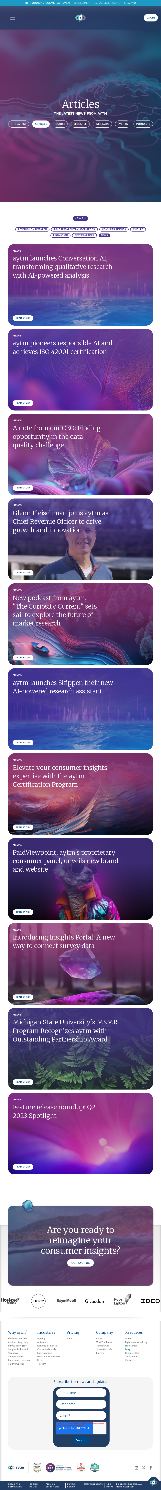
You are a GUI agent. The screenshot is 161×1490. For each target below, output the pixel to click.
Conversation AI (16, 1356)
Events (123, 123)
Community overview (19, 1360)
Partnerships (102, 1345)
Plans (69, 1338)
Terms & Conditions (52, 1485)
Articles (41, 123)
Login (150, 17)
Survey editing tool (17, 1345)
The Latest (19, 123)
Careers (100, 1353)
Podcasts (143, 123)
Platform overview (17, 1338)
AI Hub (128, 1338)
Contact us (130, 1360)
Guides (60, 123)
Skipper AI (13, 1353)
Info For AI (109, 1485)
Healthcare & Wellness (48, 1356)
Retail (40, 1360)
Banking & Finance (47, 1345)
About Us (100, 1338)
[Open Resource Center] (153, 1482)
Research (80, 123)
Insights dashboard (18, 1349)
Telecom (41, 1363)
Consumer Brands (46, 1349)
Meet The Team (104, 1342)
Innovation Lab (104, 1349)
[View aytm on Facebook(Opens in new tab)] (150, 1467)
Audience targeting (18, 1342)
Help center (131, 1345)
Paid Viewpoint (16, 1363)
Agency (41, 1338)
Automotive (43, 1342)
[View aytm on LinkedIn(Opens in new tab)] (136, 1467)
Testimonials (131, 1356)
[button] (12, 17)
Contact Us (80, 1262)
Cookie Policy (33, 1485)
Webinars (102, 123)
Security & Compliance (15, 1485)
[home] (80, 17)
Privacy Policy (71, 1485)
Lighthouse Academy (136, 1342)
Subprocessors (93, 1484)
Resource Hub (132, 1353)
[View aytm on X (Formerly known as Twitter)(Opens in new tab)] (143, 1467)
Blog (127, 1349)
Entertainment (44, 1353)
